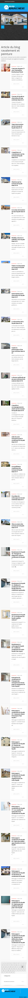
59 (9, 972)
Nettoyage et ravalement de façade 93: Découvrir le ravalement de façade (18, 873)
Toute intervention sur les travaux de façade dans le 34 (17, 126)
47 (5, 970)
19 (14, 965)
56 (2, 972)
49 (10, 970)
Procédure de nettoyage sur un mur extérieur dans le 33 (18, 497)
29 (12, 966)
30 (15, 966)
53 (20, 970)
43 (21, 968)
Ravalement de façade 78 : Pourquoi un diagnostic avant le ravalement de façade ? (18, 555)
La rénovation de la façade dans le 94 (17, 322)
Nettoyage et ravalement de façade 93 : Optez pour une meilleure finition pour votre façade (18, 904)
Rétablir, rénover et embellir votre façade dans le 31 (18, 239)
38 (9, 968)
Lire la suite (16, 83)
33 (22, 966)
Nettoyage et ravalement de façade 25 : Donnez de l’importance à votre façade (18, 745)
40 (14, 968)
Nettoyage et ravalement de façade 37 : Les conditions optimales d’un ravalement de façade (18, 810)
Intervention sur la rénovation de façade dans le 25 (18, 295)
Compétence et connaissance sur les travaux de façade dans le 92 (18, 154)
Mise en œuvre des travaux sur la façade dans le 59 (18, 525)
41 (16, 968)
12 (23, 963)
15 (4, 965)
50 (12, 970)
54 (22, 970)
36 (4, 968)
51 (15, 970)
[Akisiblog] (14, 7)
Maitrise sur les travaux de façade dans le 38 (17, 183)
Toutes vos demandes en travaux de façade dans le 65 (18, 267)
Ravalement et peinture (10, 1)
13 (25, 963)
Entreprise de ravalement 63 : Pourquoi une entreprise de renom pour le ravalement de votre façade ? (18, 682)
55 (24, 970)
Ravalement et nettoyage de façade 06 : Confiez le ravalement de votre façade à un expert (18, 648)
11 (20, 963)
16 (6, 965)
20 (16, 965)
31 (17, 966)
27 (8, 966)
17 (9, 965)
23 (23, 965)
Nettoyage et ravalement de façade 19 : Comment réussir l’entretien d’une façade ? (18, 714)
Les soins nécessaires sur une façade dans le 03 (18, 211)
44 (23, 968)
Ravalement (14, 66)
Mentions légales (23, 997)
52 (17, 970)
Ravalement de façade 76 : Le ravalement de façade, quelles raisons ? (18, 617)
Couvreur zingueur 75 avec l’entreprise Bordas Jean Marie (18, 70)
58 (6, 972)
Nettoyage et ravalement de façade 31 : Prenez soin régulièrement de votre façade (18, 777)
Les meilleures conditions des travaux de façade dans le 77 (17, 469)
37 (6, 968)
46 (3, 970)
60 (11, 972)
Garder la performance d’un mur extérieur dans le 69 (18, 350)
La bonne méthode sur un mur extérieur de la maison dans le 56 (18, 379)
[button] (2, 27)
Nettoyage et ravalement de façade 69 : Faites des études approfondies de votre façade (18, 841)
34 (24, 966)
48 (8, 970)
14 (2, 965)
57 (4, 972)
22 (21, 965)
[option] (14, 26)
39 (11, 968)
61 (14, 972)
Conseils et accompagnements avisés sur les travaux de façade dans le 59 (18, 408)
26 (5, 966)
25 (3, 966)
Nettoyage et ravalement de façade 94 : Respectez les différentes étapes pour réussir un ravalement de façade (18, 938)
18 (11, 965)
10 (18, 963)
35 (2, 968)
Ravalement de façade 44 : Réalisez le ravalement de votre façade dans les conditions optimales (18, 587)
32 (20, 966)
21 (18, 965)
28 (10, 966)
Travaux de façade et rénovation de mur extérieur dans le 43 (18, 98)
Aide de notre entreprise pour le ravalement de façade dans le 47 (18, 439)
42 (18, 968)
